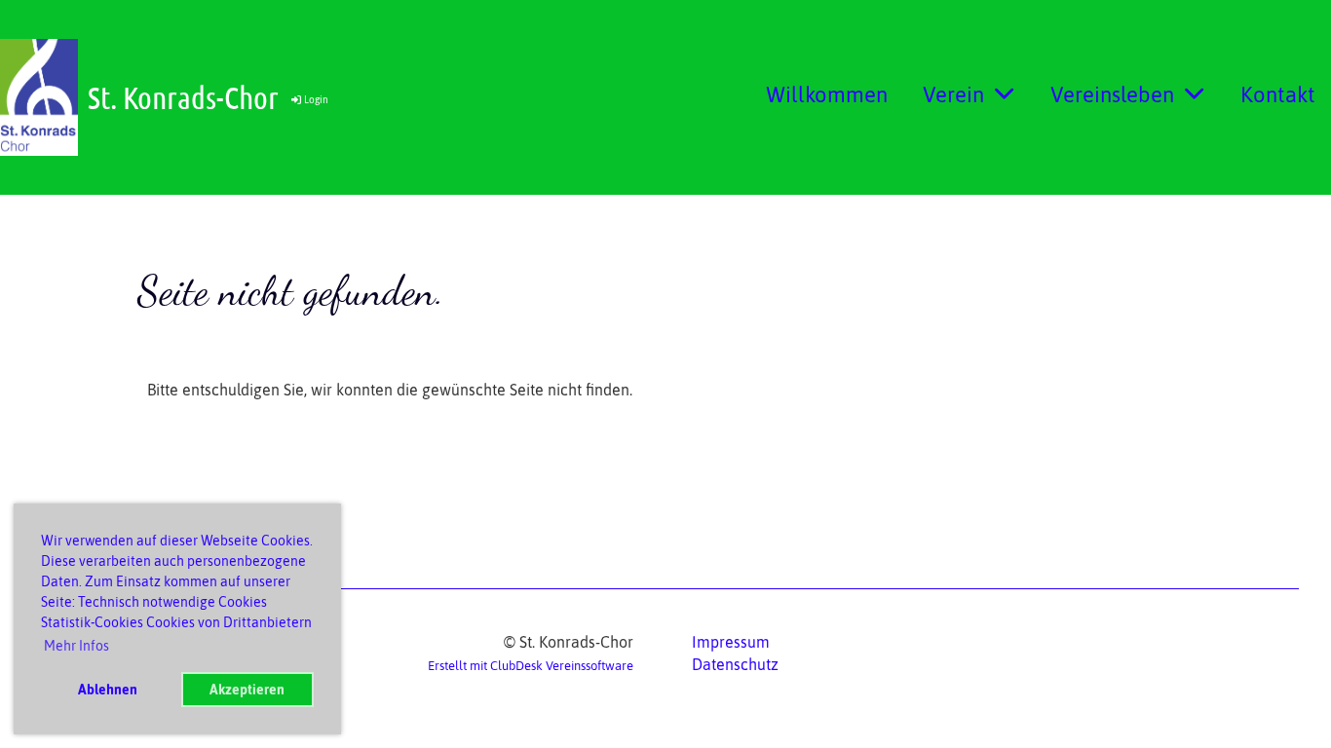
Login (316, 99)
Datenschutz (735, 664)
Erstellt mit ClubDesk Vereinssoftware (530, 665)
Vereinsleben (1112, 94)
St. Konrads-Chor (183, 97)
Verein (953, 94)
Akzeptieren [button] (247, 689)
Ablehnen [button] (107, 689)
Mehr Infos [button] (76, 646)
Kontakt (1277, 94)
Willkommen (827, 94)
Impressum (731, 642)
